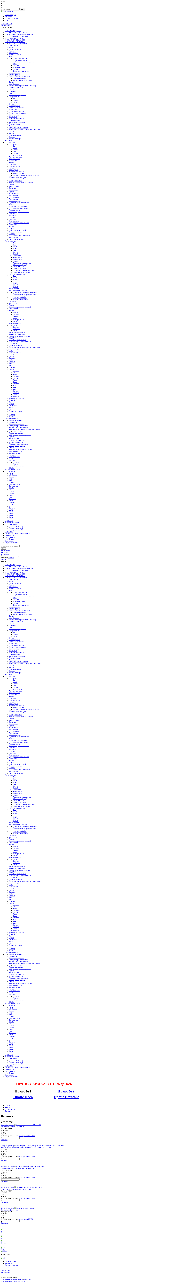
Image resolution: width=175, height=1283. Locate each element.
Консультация (5, 25)
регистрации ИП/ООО (27, 1136)
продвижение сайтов (21, 1281)
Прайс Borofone (66, 1097)
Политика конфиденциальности (12, 1279)
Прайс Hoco (23, 1097)
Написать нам (5, 1270)
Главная (7, 1105)
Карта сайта (28, 1279)
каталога (11, 558)
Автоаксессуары (10, 1109)
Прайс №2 (66, 1091)
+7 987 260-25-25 (6, 24)
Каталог (3, 559)
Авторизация (5, 550)
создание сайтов (6, 1281)
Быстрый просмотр (7, 1125)
